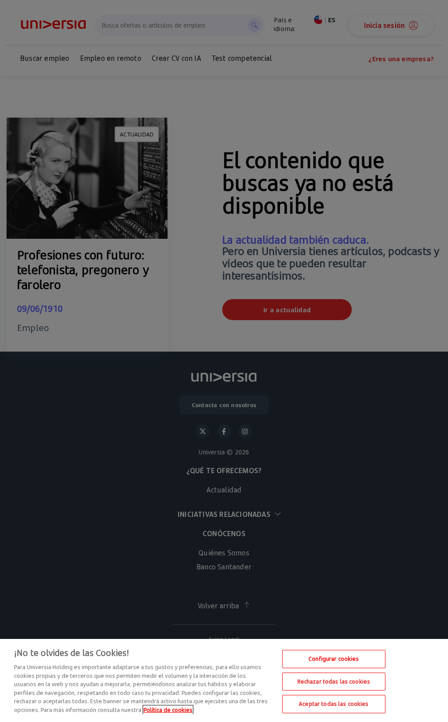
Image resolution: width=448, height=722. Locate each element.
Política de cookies (168, 710)
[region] (224, 680)
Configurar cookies (333, 659)
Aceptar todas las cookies (333, 704)
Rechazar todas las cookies (334, 681)
